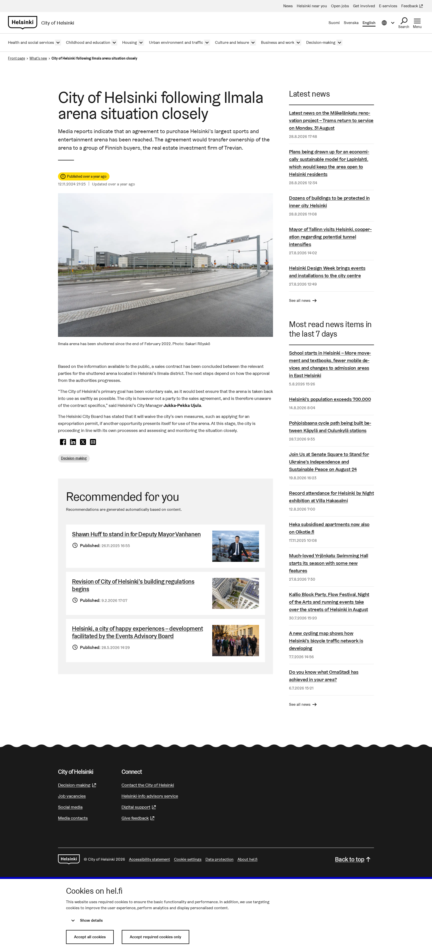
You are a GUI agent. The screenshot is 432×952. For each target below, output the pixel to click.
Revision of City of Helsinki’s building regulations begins (133, 585)
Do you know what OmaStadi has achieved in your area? (323, 676)
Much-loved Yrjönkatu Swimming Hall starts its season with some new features (328, 563)
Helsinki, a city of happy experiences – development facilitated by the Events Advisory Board (137, 632)
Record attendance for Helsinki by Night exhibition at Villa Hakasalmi (331, 497)
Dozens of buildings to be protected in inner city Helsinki (329, 202)
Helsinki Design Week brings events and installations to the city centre (327, 272)
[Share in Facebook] (63, 442)
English (369, 22)
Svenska (351, 22)
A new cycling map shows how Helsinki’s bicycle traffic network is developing (326, 640)
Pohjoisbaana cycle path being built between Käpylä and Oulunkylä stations (330, 427)
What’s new (38, 58)
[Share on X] (83, 442)
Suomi (334, 22)
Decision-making (74, 458)
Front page (16, 58)
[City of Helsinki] (69, 859)
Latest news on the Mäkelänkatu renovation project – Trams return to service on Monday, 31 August (331, 120)
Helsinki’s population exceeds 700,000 (330, 399)
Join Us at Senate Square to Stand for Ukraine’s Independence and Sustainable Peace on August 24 (329, 461)
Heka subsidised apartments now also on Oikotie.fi (329, 528)
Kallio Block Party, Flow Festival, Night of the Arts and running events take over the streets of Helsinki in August (329, 602)
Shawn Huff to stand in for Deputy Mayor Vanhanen (136, 534)
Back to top (349, 859)
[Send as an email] (93, 442)
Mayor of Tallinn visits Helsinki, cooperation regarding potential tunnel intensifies (330, 237)
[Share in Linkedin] (73, 442)
